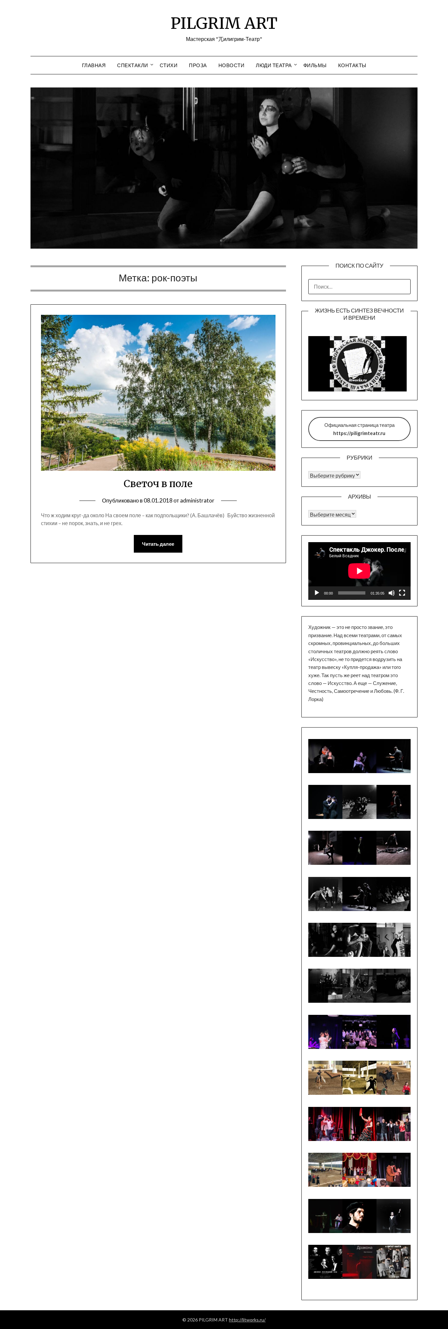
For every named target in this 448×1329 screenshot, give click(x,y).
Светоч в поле (158, 483)
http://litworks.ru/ (247, 1319)
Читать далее (158, 544)
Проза (198, 65)
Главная (94, 65)
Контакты (352, 65)
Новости (231, 65)
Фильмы (315, 65)
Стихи (169, 65)
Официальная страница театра (359, 429)
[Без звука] (391, 593)
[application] (359, 571)
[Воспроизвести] (317, 593)
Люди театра (274, 65)
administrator (197, 500)
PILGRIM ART (224, 23)
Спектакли (132, 65)
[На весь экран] (402, 593)
